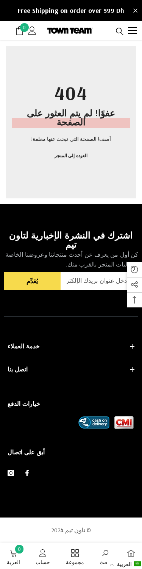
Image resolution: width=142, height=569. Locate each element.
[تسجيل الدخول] (32, 31)
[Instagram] (11, 473)
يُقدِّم (32, 281)
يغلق (135, 11)
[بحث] (119, 31)
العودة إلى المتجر (71, 155)
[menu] (132, 30)
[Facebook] (27, 473)
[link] (105, 556)
